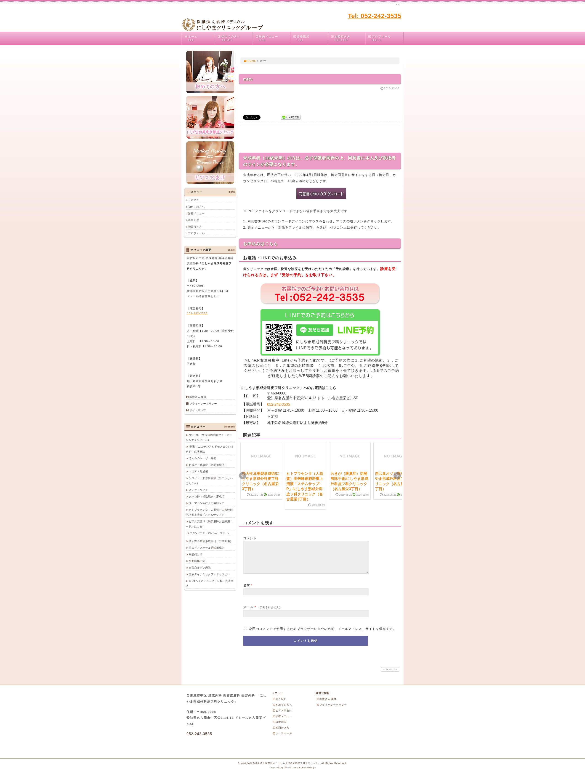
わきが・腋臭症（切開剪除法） (208, 465)
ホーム (193, 38)
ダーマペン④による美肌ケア (206, 503)
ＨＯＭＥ (193, 200)
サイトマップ (197, 410)
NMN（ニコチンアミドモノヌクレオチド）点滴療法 (210, 449)
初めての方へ (230, 38)
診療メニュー (268, 38)
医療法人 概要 (198, 397)
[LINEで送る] (291, 117)
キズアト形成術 (198, 471)
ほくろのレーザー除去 (202, 458)
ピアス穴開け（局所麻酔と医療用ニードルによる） (209, 524)
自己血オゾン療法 (200, 567)
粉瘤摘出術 (195, 554)
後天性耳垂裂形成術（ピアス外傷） (211, 541)
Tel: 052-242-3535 (374, 15)
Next (397, 475)
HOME (251, 60)
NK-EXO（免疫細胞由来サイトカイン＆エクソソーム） (209, 437)
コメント (250, 538)
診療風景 (303, 38)
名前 (246, 585)
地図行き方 (342, 38)
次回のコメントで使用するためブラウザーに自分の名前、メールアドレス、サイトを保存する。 (322, 629)
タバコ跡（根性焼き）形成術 (206, 496)
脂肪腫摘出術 (197, 561)
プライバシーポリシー (203, 403)
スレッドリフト (198, 489)
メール (248, 607)
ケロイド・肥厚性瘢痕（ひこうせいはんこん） (209, 481)
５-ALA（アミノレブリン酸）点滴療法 (209, 583)
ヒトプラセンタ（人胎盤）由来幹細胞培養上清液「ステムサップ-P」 (209, 512)
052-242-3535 (278, 404)
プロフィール (381, 38)
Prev (242, 475)
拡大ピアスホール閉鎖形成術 (206, 547)
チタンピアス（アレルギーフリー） (210, 533)
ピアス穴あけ (284, 710)
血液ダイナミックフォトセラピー (209, 574)
